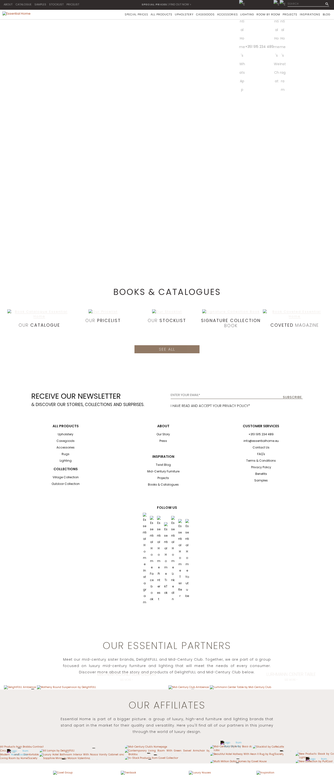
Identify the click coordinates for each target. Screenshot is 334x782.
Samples (261, 480)
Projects (163, 478)
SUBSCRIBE (292, 397)
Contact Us (261, 447)
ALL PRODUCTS (161, 14)
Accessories (65, 447)
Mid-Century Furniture (163, 471)
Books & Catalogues (163, 484)
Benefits (261, 474)
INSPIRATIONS (310, 14)
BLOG (326, 14)
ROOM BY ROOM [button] (268, 14)
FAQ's (261, 454)
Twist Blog (163, 465)
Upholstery (65, 434)
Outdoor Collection (66, 484)
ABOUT (8, 4)
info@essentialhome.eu (261, 441)
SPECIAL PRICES (136, 14)
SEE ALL (167, 349)
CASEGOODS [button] (205, 14)
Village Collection (66, 477)
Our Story (163, 434)
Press (163, 441)
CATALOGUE (23, 4)
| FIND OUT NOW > (166, 4)
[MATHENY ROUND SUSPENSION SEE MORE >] (66, 687)
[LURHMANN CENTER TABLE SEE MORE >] (240, 687)
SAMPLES (40, 4)
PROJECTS (290, 14)
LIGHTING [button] (247, 14)
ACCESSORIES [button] (227, 14)
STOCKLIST (56, 4)
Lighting (66, 461)
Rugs (65, 454)
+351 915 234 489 (259, 46)
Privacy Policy (261, 467)
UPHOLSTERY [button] (184, 14)
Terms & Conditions (261, 461)
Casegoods (65, 441)
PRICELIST (73, 4)
